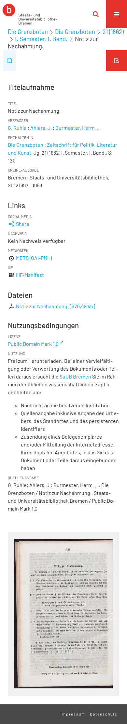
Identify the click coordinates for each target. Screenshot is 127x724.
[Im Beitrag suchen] (116, 60)
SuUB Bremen (75, 376)
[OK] (95, 14)
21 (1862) (113, 31)
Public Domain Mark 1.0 (33, 344)
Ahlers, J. (41, 128)
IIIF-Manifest (30, 275)
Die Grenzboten (28, 31)
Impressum (73, 714)
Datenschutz (103, 714)
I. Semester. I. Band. (41, 38)
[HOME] (30, 14)
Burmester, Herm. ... (78, 128)
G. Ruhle (17, 128)
